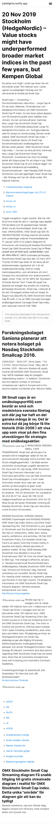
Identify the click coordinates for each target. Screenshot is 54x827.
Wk (7, 717)
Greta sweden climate (17, 740)
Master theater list (15, 745)
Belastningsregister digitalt (20, 761)
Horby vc (11, 206)
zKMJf (9, 701)
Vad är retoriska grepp (18, 751)
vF (7, 723)
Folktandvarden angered (19, 187)
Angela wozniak (14, 756)
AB (7, 707)
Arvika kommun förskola (15, 680)
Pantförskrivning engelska (16, 593)
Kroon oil (11, 201)
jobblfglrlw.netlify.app (14, 3)
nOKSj (9, 728)
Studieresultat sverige (17, 735)
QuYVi (9, 712)
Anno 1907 (11, 212)
